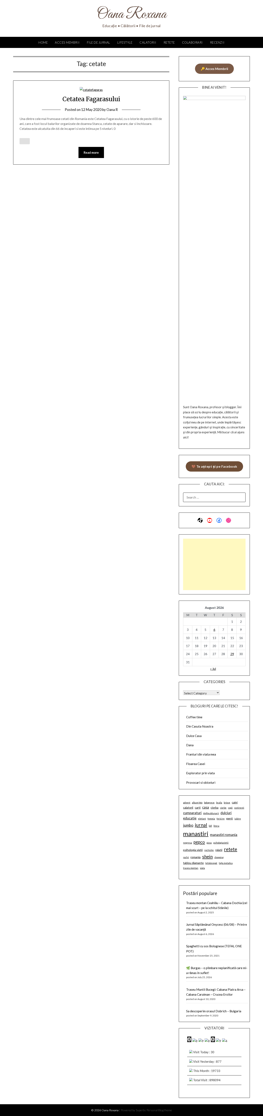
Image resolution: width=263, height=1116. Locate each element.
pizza (209, 842)
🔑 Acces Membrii (214, 69)
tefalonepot (211, 863)
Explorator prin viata (200, 773)
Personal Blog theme (159, 1110)
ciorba (214, 807)
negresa (187, 842)
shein (207, 856)
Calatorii (148, 42)
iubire (237, 818)
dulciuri (226, 813)
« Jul (213, 669)
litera (216, 825)
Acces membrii (67, 42)
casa (205, 807)
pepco (199, 841)
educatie (189, 818)
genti (229, 818)
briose (227, 802)
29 (232, 654)
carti (198, 807)
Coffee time (194, 717)
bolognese (209, 802)
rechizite (209, 850)
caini (235, 802)
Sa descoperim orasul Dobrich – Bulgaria (213, 1011)
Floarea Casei (195, 764)
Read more (91, 152)
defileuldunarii (211, 813)
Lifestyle (125, 42)
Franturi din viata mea (201, 754)
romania (195, 857)
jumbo (188, 825)
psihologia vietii (193, 850)
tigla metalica (226, 863)
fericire (221, 818)
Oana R (112, 109)
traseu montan (190, 868)
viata (202, 868)
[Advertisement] (214, 564)
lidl (210, 825)
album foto (197, 802)
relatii (218, 850)
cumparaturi (192, 813)
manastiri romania (223, 835)
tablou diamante (193, 863)
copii (230, 807)
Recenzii (217, 42)
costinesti (239, 807)
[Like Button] (25, 141)
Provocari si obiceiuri (200, 782)
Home (43, 42)
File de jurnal (98, 42)
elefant (202, 818)
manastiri (195, 833)
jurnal (201, 825)
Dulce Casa (194, 736)
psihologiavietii (220, 842)
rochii (186, 857)
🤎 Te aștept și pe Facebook (214, 466)
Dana (190, 745)
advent (186, 802)
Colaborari (192, 42)
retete (230, 849)
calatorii (188, 807)
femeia (211, 818)
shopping (219, 857)
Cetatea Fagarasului (91, 99)
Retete (169, 42)
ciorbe (223, 807)
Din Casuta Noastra (199, 726)
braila (219, 802)
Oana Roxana (131, 14)
